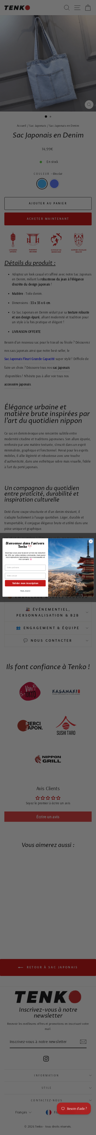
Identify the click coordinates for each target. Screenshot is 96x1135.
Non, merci (25, 591)
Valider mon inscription (25, 583)
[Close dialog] (91, 541)
